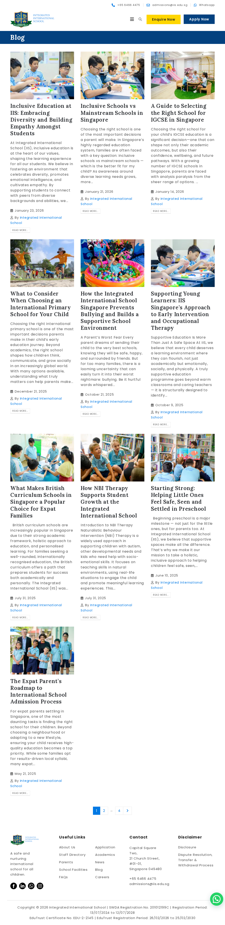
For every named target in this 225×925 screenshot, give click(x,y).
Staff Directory (72, 854)
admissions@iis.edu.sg (149, 884)
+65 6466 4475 (142, 878)
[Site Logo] (32, 19)
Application (105, 847)
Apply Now (199, 19)
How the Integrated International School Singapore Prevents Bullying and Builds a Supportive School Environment (110, 310)
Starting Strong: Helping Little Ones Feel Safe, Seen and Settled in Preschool (178, 498)
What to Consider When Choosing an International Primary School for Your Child (40, 304)
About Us (67, 847)
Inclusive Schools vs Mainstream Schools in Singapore (112, 113)
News (100, 862)
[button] (132, 19)
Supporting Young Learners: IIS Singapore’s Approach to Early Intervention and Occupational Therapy (181, 310)
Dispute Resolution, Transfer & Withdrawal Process (196, 859)
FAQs (63, 877)
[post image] (42, 75)
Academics (105, 854)
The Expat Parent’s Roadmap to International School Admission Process (38, 691)
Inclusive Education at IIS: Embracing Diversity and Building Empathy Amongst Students (41, 120)
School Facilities (73, 869)
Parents (66, 862)
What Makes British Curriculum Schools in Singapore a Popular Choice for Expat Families (41, 502)
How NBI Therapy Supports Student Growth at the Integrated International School (109, 502)
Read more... (20, 230)
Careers (102, 877)
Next (127, 811)
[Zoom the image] (13, 885)
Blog (99, 869)
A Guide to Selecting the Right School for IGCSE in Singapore (179, 113)
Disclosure (187, 847)
